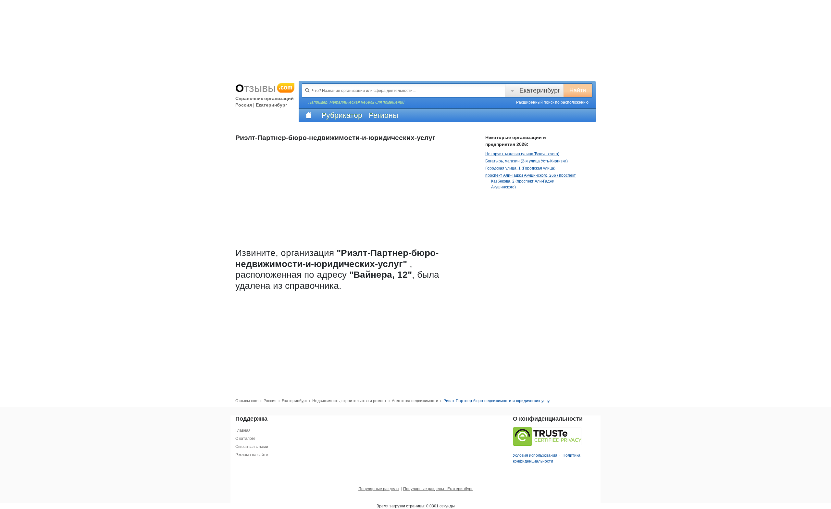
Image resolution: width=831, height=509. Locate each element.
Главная (243, 430)
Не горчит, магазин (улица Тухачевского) (522, 154)
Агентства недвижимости (415, 401)
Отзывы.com (246, 401)
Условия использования (535, 455)
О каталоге (245, 438)
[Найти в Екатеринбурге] (307, 90)
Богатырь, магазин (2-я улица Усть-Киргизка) (526, 161)
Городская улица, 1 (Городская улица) (520, 168)
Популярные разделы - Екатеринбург (438, 489)
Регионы (383, 115)
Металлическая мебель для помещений (366, 102)
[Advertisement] (355, 339)
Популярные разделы (378, 489)
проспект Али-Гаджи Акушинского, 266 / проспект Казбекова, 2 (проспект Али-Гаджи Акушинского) (530, 181)
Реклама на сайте (251, 454)
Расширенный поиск (552, 102)
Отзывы (263, 88)
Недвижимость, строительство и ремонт (349, 401)
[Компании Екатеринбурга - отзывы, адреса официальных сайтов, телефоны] (308, 115)
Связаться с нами (251, 446)
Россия (270, 401)
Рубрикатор (341, 115)
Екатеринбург (539, 90)
